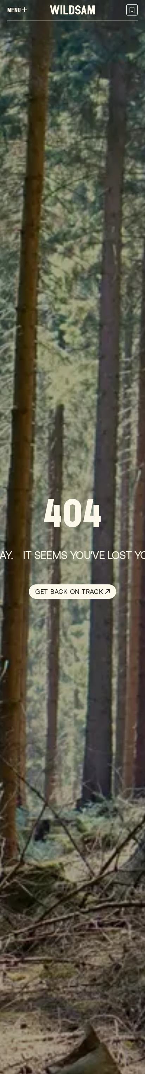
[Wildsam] (72, 9)
